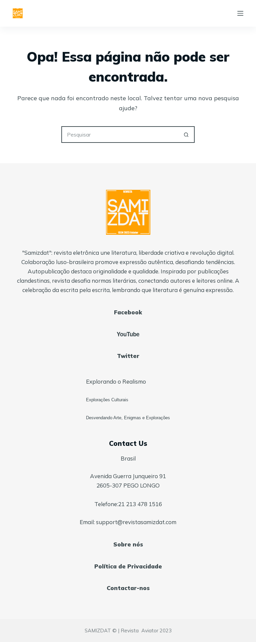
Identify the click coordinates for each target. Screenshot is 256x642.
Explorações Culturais (107, 399)
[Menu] (240, 13)
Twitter (128, 355)
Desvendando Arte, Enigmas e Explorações (128, 417)
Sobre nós (128, 544)
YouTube (128, 334)
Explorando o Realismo (116, 381)
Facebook (128, 312)
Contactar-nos (128, 587)
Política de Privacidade (128, 566)
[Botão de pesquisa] (186, 134)
